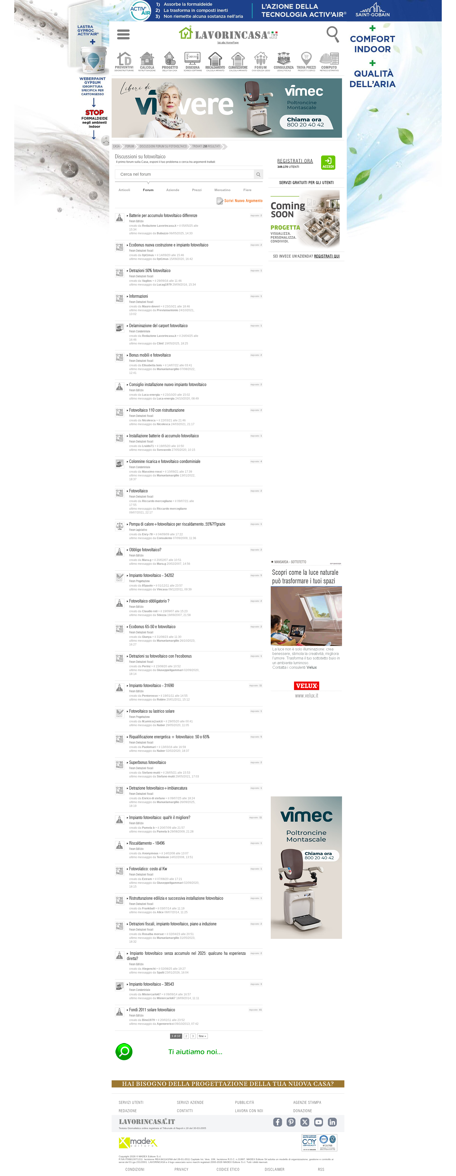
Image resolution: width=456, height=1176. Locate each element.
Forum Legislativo (138, 529)
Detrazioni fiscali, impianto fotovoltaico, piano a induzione (173, 924)
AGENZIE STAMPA (307, 1103)
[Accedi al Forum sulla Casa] (261, 62)
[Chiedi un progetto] (169, 62)
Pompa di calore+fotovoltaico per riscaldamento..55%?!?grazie (177, 524)
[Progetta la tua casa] (228, 1086)
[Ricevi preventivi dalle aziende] (124, 62)
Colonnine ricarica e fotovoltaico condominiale (164, 462)
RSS (321, 1169)
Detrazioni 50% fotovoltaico (150, 271)
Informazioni (138, 296)
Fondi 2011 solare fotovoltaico (152, 1010)
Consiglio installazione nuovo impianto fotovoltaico (167, 385)
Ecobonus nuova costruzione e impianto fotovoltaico (168, 245)
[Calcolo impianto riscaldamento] (215, 62)
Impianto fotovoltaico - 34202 (151, 576)
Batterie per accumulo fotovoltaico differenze (163, 216)
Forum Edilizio (136, 221)
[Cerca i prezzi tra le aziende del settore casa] (306, 62)
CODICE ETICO (228, 1169)
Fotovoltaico (138, 491)
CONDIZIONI (134, 1169)
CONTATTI (185, 1111)
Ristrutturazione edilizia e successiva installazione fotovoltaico (176, 898)
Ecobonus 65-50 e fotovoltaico (152, 627)
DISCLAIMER (275, 1169)
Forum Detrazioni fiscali (141, 250)
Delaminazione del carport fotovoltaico (158, 326)
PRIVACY (181, 1169)
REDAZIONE (128, 1111)
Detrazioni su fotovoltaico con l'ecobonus (160, 656)
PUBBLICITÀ (244, 1103)
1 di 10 (176, 1036)
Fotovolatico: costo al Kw (148, 869)
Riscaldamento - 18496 (147, 843)
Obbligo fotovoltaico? (145, 550)
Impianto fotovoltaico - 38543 (151, 984)
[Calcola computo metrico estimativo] (329, 62)
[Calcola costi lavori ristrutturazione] (147, 62)
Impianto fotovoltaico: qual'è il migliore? (159, 818)
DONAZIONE (302, 1111)
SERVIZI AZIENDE (190, 1103)
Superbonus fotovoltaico (147, 763)
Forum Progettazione (139, 581)
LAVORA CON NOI (249, 1111)
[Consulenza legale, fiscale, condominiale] (283, 62)
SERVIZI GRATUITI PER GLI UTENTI (306, 183)
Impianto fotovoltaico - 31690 (151, 686)
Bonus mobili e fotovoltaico (150, 355)
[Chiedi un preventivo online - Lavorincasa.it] (188, 1060)
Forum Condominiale (139, 331)
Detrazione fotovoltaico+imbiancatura (158, 788)
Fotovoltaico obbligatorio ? (149, 601)
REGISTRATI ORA (295, 161)
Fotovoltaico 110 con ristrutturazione (157, 410)
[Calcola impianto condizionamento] (238, 62)
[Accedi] (328, 168)
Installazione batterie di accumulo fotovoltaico (164, 436)
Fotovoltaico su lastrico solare (152, 711)
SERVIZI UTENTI (131, 1103)
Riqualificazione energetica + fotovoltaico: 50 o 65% (169, 737)
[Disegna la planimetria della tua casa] (192, 62)
